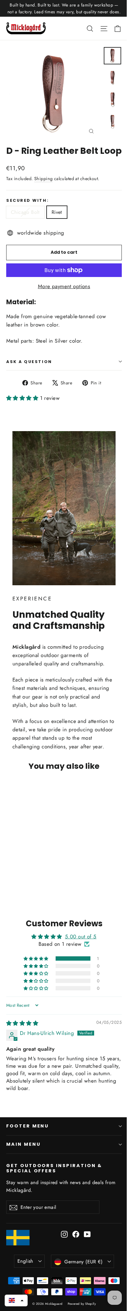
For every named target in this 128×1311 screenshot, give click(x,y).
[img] (22, 1023)
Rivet (57, 212)
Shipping (43, 178)
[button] (23, 398)
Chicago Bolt (25, 212)
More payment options (64, 286)
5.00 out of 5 (81, 936)
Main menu (23, 1144)
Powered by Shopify (82, 1303)
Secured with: (27, 200)
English (25, 1261)
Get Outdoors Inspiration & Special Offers (54, 1168)
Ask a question (29, 361)
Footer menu (27, 1126)
